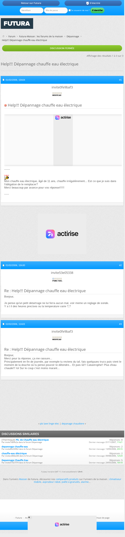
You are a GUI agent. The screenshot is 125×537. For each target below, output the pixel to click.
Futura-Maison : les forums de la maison (41, 36)
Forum (11, 36)
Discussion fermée (62, 48)
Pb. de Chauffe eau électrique (32, 439)
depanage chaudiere (73, 423)
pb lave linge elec (49, 423)
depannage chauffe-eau (15, 446)
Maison (23, 479)
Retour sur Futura (31, 3)
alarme (85, 481)
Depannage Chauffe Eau (15, 460)
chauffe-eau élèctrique (14, 453)
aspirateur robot (51, 481)
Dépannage (73, 36)
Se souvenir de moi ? (80, 10)
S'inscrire (93, 3)
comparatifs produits (67, 479)
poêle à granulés (71, 481)
